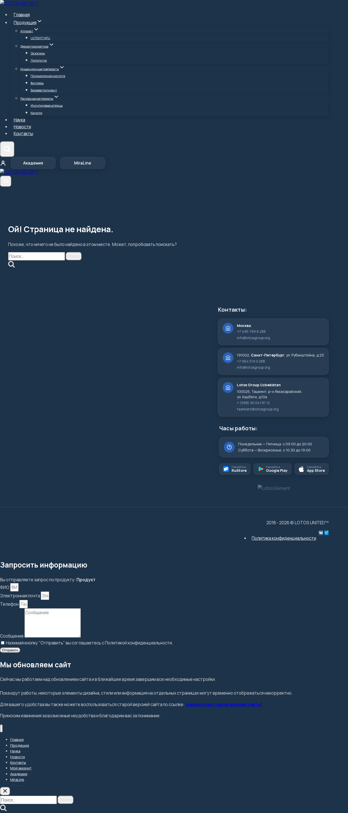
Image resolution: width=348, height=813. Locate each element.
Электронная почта (20, 596)
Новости (22, 127)
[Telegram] (326, 532)
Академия (33, 163)
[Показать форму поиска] (7, 149)
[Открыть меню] (5, 181)
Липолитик (39, 60)
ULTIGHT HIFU (40, 38)
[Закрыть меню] (1, 728)
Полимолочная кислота (48, 76)
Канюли (36, 113)
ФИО (5, 587)
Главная (22, 15)
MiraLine (82, 163)
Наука (19, 120)
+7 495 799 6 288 (251, 331)
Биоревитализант (44, 90)
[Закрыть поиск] (5, 791)
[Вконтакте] (321, 532)
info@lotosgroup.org (253, 338)
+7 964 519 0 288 (251, 361)
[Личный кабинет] (3, 163)
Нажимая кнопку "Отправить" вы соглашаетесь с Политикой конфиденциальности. (89, 643)
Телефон (9, 604)
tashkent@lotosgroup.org (258, 409)
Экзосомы (38, 53)
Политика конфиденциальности (284, 538)
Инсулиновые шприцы (47, 105)
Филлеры (37, 83)
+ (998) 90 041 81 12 (253, 403)
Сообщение (12, 636)
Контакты (23, 133)
